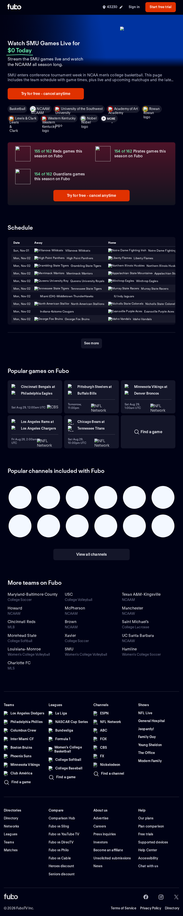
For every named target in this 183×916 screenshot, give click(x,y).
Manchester (132, 608)
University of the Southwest (82, 109)
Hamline (129, 649)
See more (91, 343)
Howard (15, 608)
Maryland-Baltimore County (32, 594)
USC (69, 594)
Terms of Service (123, 908)
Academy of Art (126, 109)
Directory (172, 908)
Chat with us (148, 866)
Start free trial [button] (161, 7)
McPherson (75, 608)
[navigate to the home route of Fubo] (14, 7)
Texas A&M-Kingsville (141, 594)
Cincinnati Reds (22, 621)
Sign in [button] (134, 7)
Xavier (70, 635)
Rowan (154, 109)
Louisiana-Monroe (24, 649)
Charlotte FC (19, 663)
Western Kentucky (62, 118)
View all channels (91, 554)
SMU (69, 649)
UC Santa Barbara (138, 635)
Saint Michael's (135, 621)
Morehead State (22, 635)
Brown (70, 621)
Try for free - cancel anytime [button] (46, 93)
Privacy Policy (150, 908)
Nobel (92, 118)
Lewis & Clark (25, 118)
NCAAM (43, 109)
